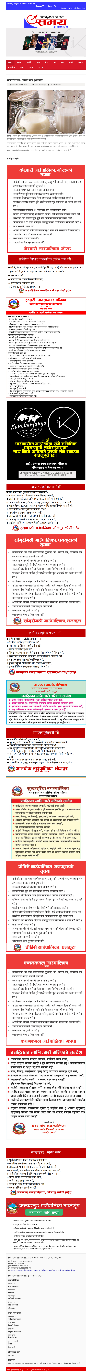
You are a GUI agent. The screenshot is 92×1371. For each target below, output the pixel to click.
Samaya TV (40, 6)
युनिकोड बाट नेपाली (79, 8)
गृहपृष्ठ (10, 62)
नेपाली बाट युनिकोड (66, 8)
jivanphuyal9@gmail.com (43, 1270)
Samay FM (52, 6)
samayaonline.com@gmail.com (64, 1270)
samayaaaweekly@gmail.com (22, 1270)
